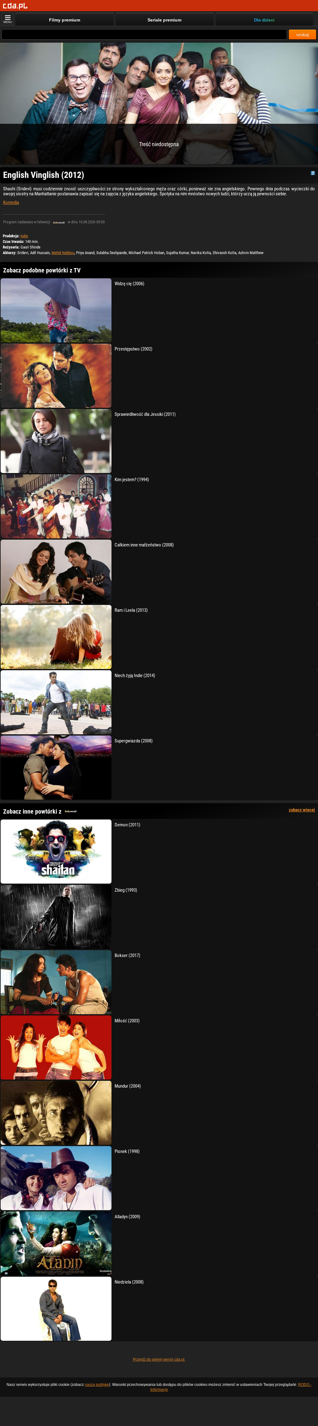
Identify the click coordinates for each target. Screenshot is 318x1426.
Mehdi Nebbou (63, 252)
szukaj (302, 34)
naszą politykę (97, 1384)
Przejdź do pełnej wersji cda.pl (159, 1359)
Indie (24, 236)
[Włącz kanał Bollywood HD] (59, 222)
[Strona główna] (15, 6)
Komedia (11, 202)
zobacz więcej (302, 810)
